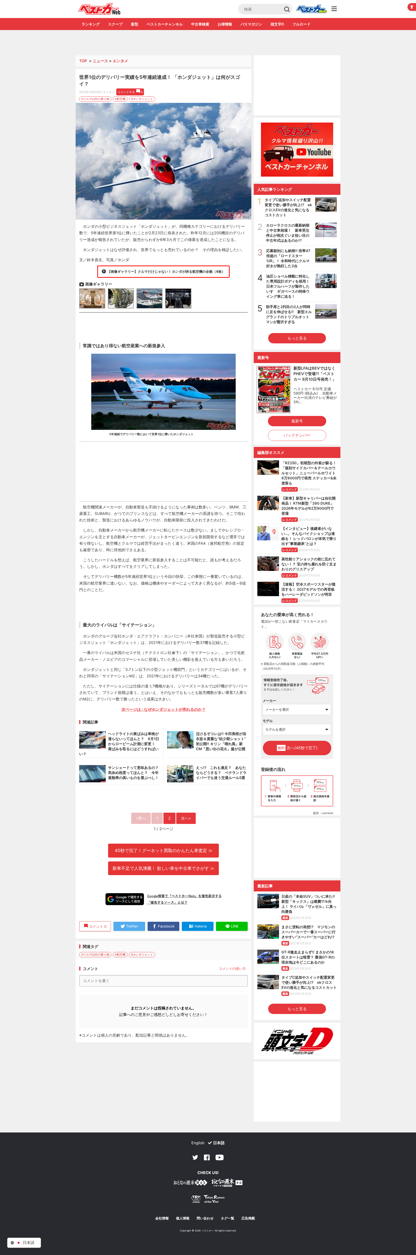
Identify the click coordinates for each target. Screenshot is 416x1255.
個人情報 (182, 1218)
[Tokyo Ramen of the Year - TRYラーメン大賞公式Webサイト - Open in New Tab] (208, 1200)
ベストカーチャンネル (165, 24)
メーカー (269, 701)
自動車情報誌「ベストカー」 (99, 9)
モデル (268, 721)
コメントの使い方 (232, 968)
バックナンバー (297, 435)
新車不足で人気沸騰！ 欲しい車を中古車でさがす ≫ (163, 868)
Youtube (219, 1157)
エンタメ (120, 60)
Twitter (195, 1157)
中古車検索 (200, 24)
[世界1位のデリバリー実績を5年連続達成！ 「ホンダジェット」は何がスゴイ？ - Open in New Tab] (163, 161)
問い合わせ (205, 1218)
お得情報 (225, 24)
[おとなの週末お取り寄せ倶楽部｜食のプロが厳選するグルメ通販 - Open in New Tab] (190, 1183)
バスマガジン (251, 24)
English (197, 1142)
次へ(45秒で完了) (298, 747)
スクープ (115, 24)
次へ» (186, 818)
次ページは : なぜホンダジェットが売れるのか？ (164, 709)
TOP (83, 60)
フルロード (301, 24)
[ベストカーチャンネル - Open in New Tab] (297, 150)
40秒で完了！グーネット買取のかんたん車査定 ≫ (164, 850)
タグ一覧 (227, 1218)
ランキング (91, 24)
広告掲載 (248, 1218)
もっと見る (297, 338)
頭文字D (277, 24)
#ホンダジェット (142, 99)
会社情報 (162, 1218)
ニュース (100, 60)
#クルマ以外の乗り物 (95, 99)
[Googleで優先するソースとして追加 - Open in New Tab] (124, 899)
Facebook (207, 1157)
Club (311, 9)
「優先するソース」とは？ (167, 902)
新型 (134, 24)
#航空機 (120, 99)
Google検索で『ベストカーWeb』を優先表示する (184, 895)
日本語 (219, 1142)
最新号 (297, 421)
